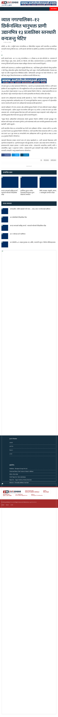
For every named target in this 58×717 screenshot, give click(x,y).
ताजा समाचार (54, 9)
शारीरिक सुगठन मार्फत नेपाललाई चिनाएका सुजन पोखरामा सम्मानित (27, 193)
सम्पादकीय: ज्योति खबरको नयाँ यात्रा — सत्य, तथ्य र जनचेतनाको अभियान (30, 209)
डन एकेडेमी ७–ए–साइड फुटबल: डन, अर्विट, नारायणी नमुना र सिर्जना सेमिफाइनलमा (32, 242)
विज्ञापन (11, 450)
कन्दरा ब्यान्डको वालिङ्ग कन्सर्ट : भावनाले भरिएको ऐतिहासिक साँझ (9, 193)
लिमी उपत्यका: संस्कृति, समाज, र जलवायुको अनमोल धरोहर (47, 192)
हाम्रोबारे (11, 443)
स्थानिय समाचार (53, 160)
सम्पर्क (10, 454)
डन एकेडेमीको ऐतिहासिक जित (18, 217)
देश (41, 160)
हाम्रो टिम (11, 446)
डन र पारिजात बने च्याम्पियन (17, 234)
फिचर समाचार (46, 160)
